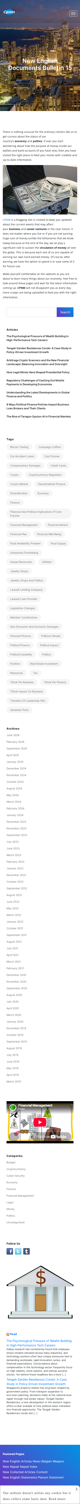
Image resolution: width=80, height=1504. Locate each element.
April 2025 (13, 755)
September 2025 (17, 748)
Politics (11, 1215)
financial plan (18, 534)
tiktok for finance (55, 682)
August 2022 (14, 895)
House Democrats (21, 561)
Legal (10, 1202)
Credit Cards (58, 465)
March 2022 (14, 914)
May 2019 (13, 1068)
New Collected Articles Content (25, 1472)
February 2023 (15, 861)
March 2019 (14, 1081)
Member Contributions (23, 617)
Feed (13, 1334)
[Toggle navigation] (73, 13)
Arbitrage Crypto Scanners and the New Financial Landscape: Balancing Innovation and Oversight (38, 362)
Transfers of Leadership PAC (27, 700)
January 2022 (15, 921)
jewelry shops (19, 571)
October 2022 (15, 881)
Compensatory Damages (25, 465)
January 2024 (15, 815)
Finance (11, 1189)
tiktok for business (22, 682)
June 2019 (13, 1061)
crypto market (19, 484)
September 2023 (17, 835)
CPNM (6, 219)
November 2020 (16, 981)
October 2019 (15, 1034)
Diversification (18, 493)
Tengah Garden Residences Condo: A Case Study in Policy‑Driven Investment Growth (39, 350)
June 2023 (13, 848)
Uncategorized (16, 1222)
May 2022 (13, 908)
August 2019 (14, 1048)
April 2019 (13, 1074)
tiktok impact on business (26, 691)
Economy (43, 493)
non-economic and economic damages (34, 626)
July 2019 (12, 1054)
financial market (58, 524)
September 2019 (17, 1041)
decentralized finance (51, 484)
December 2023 (16, 821)
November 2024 (16, 775)
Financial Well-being (49, 534)
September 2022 (17, 888)
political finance (20, 645)
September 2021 (17, 934)
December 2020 (16, 974)
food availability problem (25, 543)
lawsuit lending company (26, 589)
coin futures (52, 456)
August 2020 (14, 994)
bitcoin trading (19, 447)
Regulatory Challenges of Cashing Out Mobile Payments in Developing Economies (35, 382)
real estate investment (44, 663)
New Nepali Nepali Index (20, 1466)
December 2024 (16, 768)
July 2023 (13, 841)
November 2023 (16, 828)
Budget (11, 1162)
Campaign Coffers (50, 447)
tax (35, 672)
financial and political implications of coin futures (36, 513)
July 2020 (13, 1001)
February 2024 (15, 808)
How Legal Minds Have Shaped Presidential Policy (38, 372)
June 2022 (13, 901)
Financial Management (20, 1195)
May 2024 (13, 795)
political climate (50, 635)
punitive (15, 663)
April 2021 (13, 954)
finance (15, 502)
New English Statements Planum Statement (33, 1477)
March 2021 (14, 961)
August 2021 (14, 941)
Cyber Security (16, 1175)
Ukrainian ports (19, 709)
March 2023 (14, 855)
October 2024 (15, 781)
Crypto (14, 474)
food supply (58, 543)
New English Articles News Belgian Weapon (33, 1461)
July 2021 (12, 948)
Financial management (24, 524)
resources (16, 672)
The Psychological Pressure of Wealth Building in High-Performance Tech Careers (38, 338)
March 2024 (14, 801)
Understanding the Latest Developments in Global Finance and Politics (38, 394)
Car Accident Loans (22, 456)
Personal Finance (20, 635)
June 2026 (13, 735)
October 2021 (15, 928)
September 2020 (17, 988)
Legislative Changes (22, 608)
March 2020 (14, 1014)
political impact (49, 645)
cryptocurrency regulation (45, 474)
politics (46, 654)
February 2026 (15, 741)
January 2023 (15, 868)
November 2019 (16, 1028)
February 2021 (15, 968)
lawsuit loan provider (23, 598)
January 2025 (15, 761)
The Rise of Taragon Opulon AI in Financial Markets (39, 416)
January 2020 (15, 1021)
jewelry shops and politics (26, 580)
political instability (21, 654)
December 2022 (16, 875)
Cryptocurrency (16, 1169)
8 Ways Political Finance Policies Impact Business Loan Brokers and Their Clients (38, 406)
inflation (47, 561)
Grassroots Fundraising (24, 552)
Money (11, 1209)
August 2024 (14, 788)
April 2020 (13, 1008)
